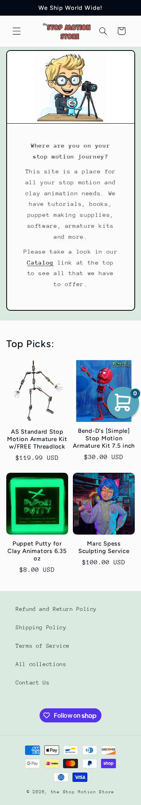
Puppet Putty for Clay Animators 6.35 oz (37, 551)
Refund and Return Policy (56, 609)
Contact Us (32, 682)
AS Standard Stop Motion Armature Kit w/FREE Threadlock (37, 439)
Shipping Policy (41, 627)
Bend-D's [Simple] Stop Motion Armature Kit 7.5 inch (104, 438)
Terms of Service (43, 646)
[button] (16, 31)
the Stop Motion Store (82, 791)
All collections (41, 664)
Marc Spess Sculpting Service (104, 547)
